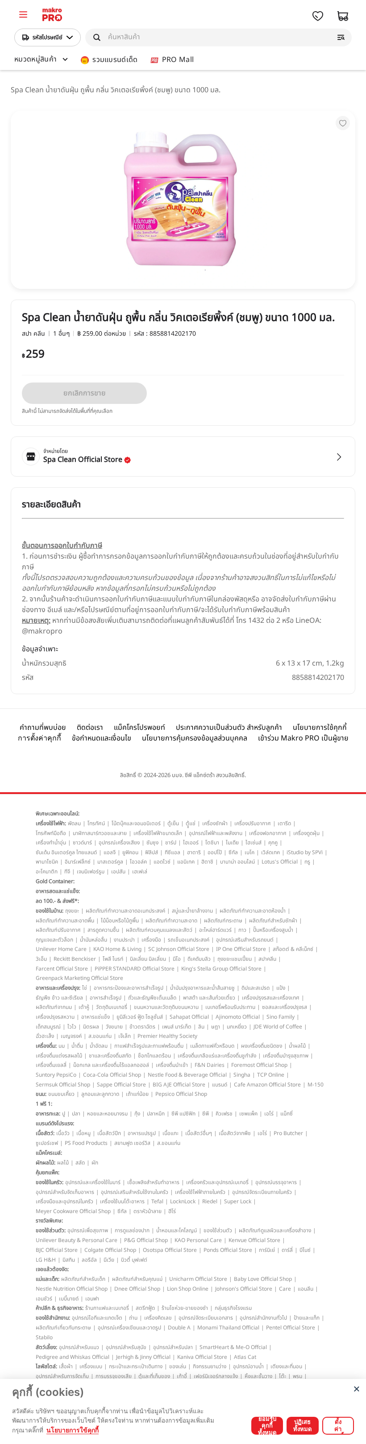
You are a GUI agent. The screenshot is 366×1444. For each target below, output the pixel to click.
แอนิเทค (186, 862)
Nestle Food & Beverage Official (187, 1075)
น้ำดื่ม (77, 1046)
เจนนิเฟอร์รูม (90, 872)
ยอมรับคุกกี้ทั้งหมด (267, 1426)
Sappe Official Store (121, 1085)
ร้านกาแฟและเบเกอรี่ (107, 1308)
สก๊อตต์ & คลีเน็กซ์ (293, 949)
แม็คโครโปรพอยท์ (139, 727)
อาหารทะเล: (48, 1114)
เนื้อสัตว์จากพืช (235, 1133)
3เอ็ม (41, 959)
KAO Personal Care (198, 1240)
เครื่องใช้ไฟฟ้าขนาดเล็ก (157, 833)
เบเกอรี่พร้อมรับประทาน (230, 1007)
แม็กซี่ (286, 1114)
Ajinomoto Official (238, 1017)
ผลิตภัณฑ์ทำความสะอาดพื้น (65, 921)
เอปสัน (118, 872)
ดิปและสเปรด (255, 988)
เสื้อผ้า (66, 1366)
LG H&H (46, 1260)
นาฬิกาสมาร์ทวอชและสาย (100, 833)
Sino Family (280, 1017)
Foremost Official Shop (259, 1065)
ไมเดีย (232, 843)
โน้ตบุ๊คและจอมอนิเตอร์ (136, 823)
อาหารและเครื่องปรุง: (58, 988)
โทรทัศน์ (96, 823)
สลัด (80, 1163)
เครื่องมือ (151, 940)
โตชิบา (212, 843)
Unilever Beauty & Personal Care (76, 1240)
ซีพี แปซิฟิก (183, 1114)
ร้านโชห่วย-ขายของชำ (185, 1308)
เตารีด (284, 823)
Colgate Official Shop (110, 1250)
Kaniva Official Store (202, 1357)
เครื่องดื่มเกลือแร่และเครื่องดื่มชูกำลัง (217, 1056)
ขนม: (41, 1094)
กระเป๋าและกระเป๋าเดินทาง (135, 1366)
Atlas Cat (245, 1357)
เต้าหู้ (84, 1007)
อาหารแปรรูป (142, 1133)
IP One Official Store (241, 949)
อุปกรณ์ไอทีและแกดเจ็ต (97, 1318)
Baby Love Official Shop (263, 1279)
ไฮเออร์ (191, 843)
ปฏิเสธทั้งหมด (302, 1425)
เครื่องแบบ (90, 1366)
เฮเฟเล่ (139, 872)
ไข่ (84, 988)
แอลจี (110, 852)
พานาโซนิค (47, 862)
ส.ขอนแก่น (100, 1036)
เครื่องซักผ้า (215, 823)
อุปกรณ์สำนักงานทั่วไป (263, 1318)
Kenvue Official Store (254, 1240)
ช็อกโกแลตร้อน (154, 1056)
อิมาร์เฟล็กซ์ (78, 862)
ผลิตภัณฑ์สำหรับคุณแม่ (137, 1279)
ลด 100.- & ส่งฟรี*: (57, 901)
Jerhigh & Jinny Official (143, 1357)
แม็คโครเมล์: (49, 1153)
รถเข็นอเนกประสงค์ (188, 940)
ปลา (76, 1114)
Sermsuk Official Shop (63, 1085)
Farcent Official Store (62, 969)
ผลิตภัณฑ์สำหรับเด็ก (83, 1279)
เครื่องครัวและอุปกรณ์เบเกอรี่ (217, 1182)
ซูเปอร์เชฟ (47, 1143)
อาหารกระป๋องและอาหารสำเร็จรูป (128, 988)
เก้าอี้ (182, 1376)
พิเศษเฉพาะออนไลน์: (57, 814)
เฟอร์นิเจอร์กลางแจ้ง (216, 1376)
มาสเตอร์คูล (110, 862)
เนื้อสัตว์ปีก (109, 1133)
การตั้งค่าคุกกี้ (39, 738)
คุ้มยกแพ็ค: (47, 1172)
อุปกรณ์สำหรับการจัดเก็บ (62, 1376)
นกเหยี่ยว (237, 1027)
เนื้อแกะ (170, 1133)
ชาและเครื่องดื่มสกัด (110, 1056)
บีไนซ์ (305, 1250)
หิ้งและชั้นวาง (258, 1376)
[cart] (343, 16)
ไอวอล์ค (138, 862)
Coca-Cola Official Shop (112, 1075)
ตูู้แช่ (190, 823)
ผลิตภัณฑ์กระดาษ (223, 921)
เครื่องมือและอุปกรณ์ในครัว (64, 1201)
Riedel (209, 1201)
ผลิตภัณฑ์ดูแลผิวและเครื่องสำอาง (275, 1230)
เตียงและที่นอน (286, 1366)
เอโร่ (269, 1114)
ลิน (201, 1027)
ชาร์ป (170, 843)
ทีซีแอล (172, 852)
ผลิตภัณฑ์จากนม (54, 1007)
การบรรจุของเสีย (114, 1376)
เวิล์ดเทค (270, 852)
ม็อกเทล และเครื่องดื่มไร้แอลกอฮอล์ (111, 1065)
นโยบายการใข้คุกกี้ (72, 1430)
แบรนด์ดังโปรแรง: (55, 1123)
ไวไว (71, 1027)
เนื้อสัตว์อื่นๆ (198, 1133)
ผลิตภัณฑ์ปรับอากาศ (58, 930)
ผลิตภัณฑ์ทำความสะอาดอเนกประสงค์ (125, 911)
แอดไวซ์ (162, 862)
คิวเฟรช (224, 1114)
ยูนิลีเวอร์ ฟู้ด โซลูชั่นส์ (139, 1017)
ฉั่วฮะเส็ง (45, 1036)
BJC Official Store (57, 1250)
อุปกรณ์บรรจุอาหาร (276, 1182)
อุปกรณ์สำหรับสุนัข (126, 1347)
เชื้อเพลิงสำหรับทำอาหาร (153, 1182)
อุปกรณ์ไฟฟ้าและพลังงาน (215, 833)
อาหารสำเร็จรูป (105, 998)
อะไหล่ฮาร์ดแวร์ (215, 930)
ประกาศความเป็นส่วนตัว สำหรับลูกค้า (229, 727)
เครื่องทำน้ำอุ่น (51, 843)
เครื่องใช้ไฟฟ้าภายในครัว (200, 1192)
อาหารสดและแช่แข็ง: (58, 891)
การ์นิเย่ (267, 1250)
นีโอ (177, 959)
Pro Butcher (288, 1133)
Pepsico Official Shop (181, 1094)
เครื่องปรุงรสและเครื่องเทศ (270, 998)
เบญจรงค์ (71, 1036)
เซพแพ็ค (248, 1114)
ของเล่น (177, 1366)
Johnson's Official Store (243, 1289)
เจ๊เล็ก (124, 1036)
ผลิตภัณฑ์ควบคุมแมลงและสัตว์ (159, 930)
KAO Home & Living (117, 949)
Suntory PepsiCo (56, 1075)
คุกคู (273, 843)
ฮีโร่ (172, 1211)
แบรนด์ (219, 1085)
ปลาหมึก (156, 1114)
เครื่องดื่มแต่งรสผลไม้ (59, 1056)
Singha (241, 1075)
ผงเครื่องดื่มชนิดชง (261, 1046)
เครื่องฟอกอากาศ (268, 833)
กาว (242, 930)
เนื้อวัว (63, 1133)
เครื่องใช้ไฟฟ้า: (51, 823)
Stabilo (44, 1337)
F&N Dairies (210, 1065)
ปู (63, 1114)
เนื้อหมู (83, 1133)
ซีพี (205, 1114)
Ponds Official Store (228, 1250)
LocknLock (182, 1201)
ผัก (95, 1163)
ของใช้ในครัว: (49, 1182)
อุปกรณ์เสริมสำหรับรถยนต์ (245, 940)
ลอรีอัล (89, 1260)
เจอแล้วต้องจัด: (52, 1269)
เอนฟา (92, 1299)
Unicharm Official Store (198, 1279)
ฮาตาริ (194, 852)
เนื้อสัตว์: (45, 1133)
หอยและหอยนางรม (107, 1114)
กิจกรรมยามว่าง (209, 1366)
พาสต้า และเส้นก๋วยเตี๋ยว (209, 998)
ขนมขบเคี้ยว (61, 1094)
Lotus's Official (280, 862)
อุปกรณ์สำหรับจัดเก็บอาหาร (65, 1192)
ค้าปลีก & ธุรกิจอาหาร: (59, 1308)
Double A (179, 1328)
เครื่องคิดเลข (158, 1318)
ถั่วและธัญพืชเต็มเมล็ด (152, 998)
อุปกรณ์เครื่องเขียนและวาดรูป (129, 1328)
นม (61, 1046)
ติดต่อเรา (90, 727)
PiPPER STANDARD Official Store (135, 969)
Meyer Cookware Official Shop (73, 1211)
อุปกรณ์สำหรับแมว (79, 1347)
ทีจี (67, 872)
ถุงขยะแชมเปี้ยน (234, 959)
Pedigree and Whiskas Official (72, 1357)
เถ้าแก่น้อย (137, 1094)
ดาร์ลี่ (287, 1250)
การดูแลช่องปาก (132, 1230)
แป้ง (280, 988)
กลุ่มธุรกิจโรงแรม (233, 1308)
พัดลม (74, 823)
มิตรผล (91, 1027)
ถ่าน (133, 1318)
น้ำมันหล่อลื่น (93, 940)
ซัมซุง (152, 843)
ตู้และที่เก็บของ (154, 1376)
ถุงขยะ (72, 911)
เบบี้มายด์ (69, 1299)
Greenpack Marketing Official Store (79, 978)
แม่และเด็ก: (47, 1279)
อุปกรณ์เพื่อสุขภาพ (87, 1230)
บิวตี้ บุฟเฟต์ (134, 1260)
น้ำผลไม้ (297, 1046)
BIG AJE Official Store (179, 1085)
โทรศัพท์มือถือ (51, 833)
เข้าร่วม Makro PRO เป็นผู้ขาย (303, 738)
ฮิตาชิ (207, 862)
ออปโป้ (215, 852)
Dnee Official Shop (137, 1289)
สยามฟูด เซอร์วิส (132, 1143)
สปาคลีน (267, 959)
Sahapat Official (189, 1017)
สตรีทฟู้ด (145, 1308)
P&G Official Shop (146, 1240)
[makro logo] (52, 16)
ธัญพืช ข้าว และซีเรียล (59, 998)
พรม (297, 1376)
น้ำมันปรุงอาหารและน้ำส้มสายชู (202, 988)
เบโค (249, 852)
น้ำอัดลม (99, 1046)
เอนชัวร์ (44, 1299)
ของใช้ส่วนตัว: (51, 1230)
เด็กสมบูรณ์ (48, 1027)
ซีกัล (233, 852)
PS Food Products (86, 1143)
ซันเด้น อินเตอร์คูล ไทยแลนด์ (66, 852)
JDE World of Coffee (278, 1027)
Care (285, 1289)
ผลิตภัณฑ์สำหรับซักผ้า (273, 921)
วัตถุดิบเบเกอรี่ (111, 1007)
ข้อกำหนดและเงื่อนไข (101, 738)
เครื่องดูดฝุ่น (306, 833)
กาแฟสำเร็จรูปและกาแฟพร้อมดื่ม (148, 1046)
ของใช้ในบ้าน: (49, 911)
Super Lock (237, 1201)
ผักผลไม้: (45, 1163)
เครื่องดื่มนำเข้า (172, 1065)
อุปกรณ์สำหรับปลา (173, 1347)
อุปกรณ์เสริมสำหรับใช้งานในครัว (134, 1192)
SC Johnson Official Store (178, 949)
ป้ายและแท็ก (307, 1318)
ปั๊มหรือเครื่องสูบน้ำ (273, 930)
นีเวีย (109, 1260)
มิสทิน (68, 1260)
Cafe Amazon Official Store (267, 1085)
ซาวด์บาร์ (82, 843)
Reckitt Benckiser (75, 959)
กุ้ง (137, 1114)
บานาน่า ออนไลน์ (237, 862)
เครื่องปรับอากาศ (252, 823)
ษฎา (215, 1027)
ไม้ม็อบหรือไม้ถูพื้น (120, 921)
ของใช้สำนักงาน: (53, 1318)
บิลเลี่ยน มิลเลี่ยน (148, 959)
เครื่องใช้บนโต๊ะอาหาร (122, 1201)
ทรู (307, 862)
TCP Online (270, 1075)
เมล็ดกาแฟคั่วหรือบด (212, 1046)
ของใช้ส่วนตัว (218, 1230)
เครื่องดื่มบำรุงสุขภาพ (285, 1056)
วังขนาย (114, 1027)
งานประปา (124, 940)
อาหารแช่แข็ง (95, 1017)
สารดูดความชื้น (103, 930)
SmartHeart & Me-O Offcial (233, 1347)
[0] (23, 16)
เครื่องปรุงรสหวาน (55, 1017)
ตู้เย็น (173, 823)
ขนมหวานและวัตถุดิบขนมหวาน (166, 1007)
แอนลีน (305, 1289)
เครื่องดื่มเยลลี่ (51, 1065)
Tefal (157, 1201)
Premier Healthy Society (167, 1036)
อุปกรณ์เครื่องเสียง (119, 843)
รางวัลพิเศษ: (49, 1221)
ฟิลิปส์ (151, 852)
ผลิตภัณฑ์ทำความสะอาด (171, 921)
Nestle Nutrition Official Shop (72, 1289)
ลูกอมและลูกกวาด (100, 1094)
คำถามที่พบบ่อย (43, 727)
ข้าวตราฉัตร (142, 1027)
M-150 (316, 1085)
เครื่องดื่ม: (46, 1046)
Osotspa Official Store (170, 1250)
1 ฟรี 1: (44, 1104)
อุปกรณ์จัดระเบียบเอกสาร (206, 1318)
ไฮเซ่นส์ (253, 843)
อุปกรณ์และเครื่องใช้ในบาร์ (93, 1182)
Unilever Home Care (61, 949)
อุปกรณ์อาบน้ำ (248, 1366)
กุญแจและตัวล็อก (54, 940)
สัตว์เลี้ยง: (46, 1347)
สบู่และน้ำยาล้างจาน (192, 911)
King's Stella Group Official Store (221, 969)
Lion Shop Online (187, 1289)
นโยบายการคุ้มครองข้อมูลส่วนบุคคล (194, 738)
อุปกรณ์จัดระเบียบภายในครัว (262, 1192)
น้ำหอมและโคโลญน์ (176, 1230)
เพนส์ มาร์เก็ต (176, 1027)
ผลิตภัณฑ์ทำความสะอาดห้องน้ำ (253, 911)
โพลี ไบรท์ (113, 959)
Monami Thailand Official (228, 1328)
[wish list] (318, 16)
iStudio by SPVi (305, 852)
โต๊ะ (282, 1376)
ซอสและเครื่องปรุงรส (284, 1007)
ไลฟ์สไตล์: (46, 1366)
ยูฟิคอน (130, 852)
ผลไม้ (63, 1163)
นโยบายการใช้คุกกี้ (320, 727)
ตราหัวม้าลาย (147, 1211)
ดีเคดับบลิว (199, 959)
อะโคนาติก (47, 872)
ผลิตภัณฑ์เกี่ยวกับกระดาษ (63, 1328)
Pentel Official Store (290, 1328)
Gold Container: (55, 881)
